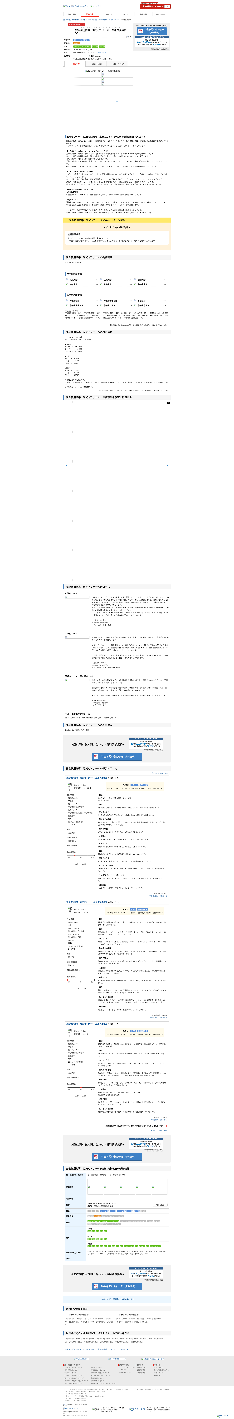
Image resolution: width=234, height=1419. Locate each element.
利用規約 (157, 1375)
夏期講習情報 (141, 1370)
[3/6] (117, 476)
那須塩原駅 (157, 1319)
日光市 (92, 1322)
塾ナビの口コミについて (160, 773)
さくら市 (88, 1319)
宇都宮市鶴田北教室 (75, 1342)
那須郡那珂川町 (74, 1322)
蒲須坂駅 (132, 1319)
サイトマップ (158, 1373)
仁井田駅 (136, 1322)
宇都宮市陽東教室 (118, 1339)
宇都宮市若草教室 (132, 1339)
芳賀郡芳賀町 (100, 1322)
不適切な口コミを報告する (158, 896)
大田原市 (80, 1319)
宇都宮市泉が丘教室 (103, 1339)
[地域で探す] (72, 14)
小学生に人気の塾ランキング (73, 1375)
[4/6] (117, 506)
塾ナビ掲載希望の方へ (161, 1370)
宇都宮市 (84, 1322)
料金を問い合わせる (154, 30)
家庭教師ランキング (97, 1378)
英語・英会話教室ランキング (73, 1383)
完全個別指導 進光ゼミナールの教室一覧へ (114, 1349)
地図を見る (160, 1205)
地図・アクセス (119, 64)
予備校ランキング (70, 1373)
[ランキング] (108, 14)
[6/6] (117, 565)
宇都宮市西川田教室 (106, 1342)
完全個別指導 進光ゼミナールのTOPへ (79, 1349)
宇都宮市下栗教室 (146, 1339)
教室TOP (76, 64)
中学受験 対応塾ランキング (100, 1373)
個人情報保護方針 (75, 1411)
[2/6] (117, 447)
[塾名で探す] (90, 14)
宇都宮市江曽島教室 (91, 1342)
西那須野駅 (141, 1319)
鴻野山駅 (144, 1322)
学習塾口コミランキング (99, 1370)
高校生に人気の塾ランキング (73, 1378)
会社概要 (66, 1411)
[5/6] (117, 535)
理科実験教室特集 (125, 1372)
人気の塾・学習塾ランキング (73, 1367)
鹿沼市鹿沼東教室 (136, 1342)
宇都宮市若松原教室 (121, 1342)
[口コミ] (126, 14)
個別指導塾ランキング (71, 1370)
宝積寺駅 (128, 1322)
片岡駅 (124, 1319)
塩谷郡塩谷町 (70, 1319)
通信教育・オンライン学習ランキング (103, 1383)
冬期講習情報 (141, 1373)
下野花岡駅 (119, 1322)
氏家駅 (149, 1319)
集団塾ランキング (97, 1367)
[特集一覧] (143, 14)
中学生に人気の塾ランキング (100, 1375)
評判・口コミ (97, 64)
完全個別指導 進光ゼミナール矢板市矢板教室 (86, 778)
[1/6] (117, 417)
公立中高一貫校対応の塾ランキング (76, 1381)
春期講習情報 (141, 1367)
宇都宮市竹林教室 (88, 1339)
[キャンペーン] (161, 14)
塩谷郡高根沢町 (98, 1319)
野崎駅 (118, 1319)
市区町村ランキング (97, 1381)
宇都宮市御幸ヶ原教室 (73, 1339)
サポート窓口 (158, 1367)
